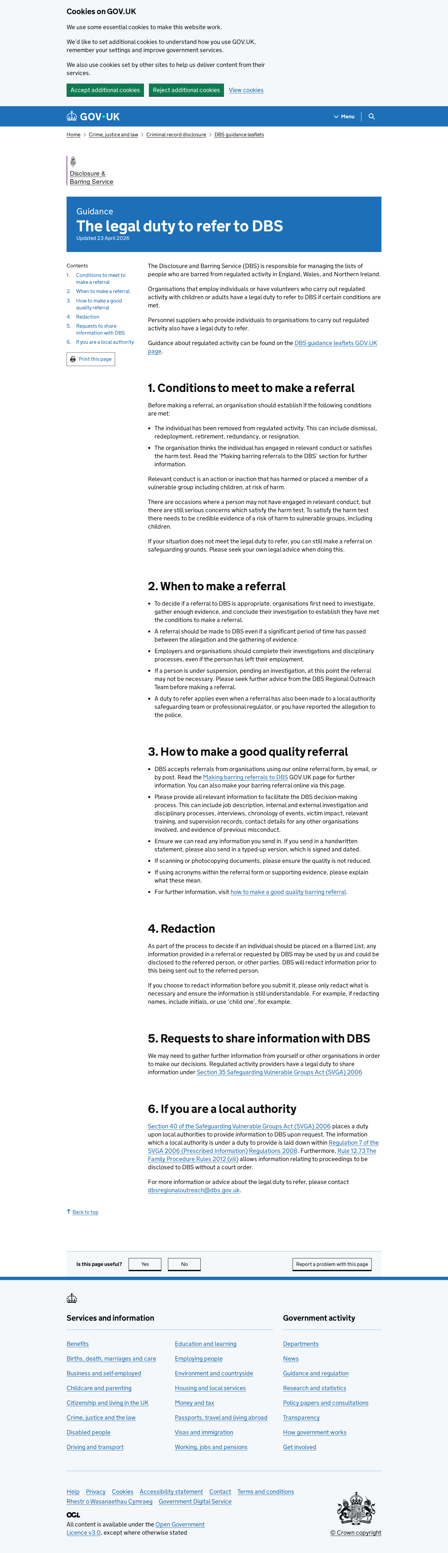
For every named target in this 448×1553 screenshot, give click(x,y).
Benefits (78, 1344)
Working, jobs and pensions (211, 1447)
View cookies (246, 90)
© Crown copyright (355, 1532)
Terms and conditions (265, 1491)
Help (73, 1491)
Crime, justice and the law (101, 1417)
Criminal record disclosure (176, 134)
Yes (151, 1264)
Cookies (122, 1491)
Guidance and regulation (316, 1373)
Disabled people (89, 1432)
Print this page (95, 359)
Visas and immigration (204, 1432)
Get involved (299, 1447)
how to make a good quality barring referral (288, 892)
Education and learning (205, 1344)
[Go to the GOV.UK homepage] (93, 116)
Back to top (85, 1212)
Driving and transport (95, 1447)
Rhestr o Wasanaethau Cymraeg (110, 1501)
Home (73, 134)
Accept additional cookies (105, 90)
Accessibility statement (171, 1491)
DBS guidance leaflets (239, 134)
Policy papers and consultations (326, 1403)
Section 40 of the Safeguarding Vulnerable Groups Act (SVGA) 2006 (239, 1126)
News (291, 1358)
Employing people (199, 1358)
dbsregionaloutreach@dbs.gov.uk (194, 1190)
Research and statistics (314, 1388)
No (191, 1264)
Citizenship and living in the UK (108, 1403)
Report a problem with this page (332, 1264)
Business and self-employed (104, 1373)
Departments (301, 1344)
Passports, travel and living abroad (221, 1417)
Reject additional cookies (186, 90)
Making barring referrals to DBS (245, 777)
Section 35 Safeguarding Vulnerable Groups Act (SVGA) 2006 (279, 1072)
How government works (315, 1432)
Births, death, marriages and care (111, 1358)
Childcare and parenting (99, 1388)
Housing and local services (210, 1388)
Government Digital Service (195, 1501)
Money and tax (194, 1403)
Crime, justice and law (113, 134)
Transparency (301, 1417)
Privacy (96, 1491)
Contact (220, 1491)
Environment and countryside (214, 1373)
